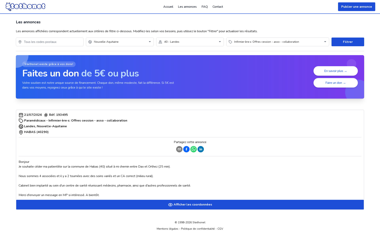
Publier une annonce (356, 7)
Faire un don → (335, 83)
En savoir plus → (335, 71)
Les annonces (187, 7)
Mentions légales (167, 229)
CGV (220, 229)
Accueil (168, 7)
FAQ (204, 7)
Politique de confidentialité (198, 229)
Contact (218, 7)
